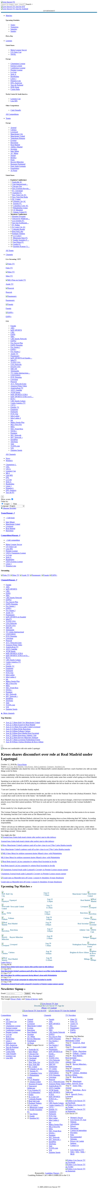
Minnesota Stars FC (20, 238)
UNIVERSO (15, 375)
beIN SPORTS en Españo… (21, 358)
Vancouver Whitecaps (32, 1087)
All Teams (10, 250)
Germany (50, 767)
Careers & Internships (78, 1130)
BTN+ (13, 399)
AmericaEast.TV (17, 388)
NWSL (13, 54)
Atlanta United (35, 1082)
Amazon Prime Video (19, 386)
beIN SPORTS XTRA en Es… (17, 656)
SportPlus (14, 440)
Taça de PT (10, 492)
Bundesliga (15, 76)
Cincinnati (32, 1058)
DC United (16, 199)
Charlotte (32, 1060)
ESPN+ (13, 349)
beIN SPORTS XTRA (19, 394)
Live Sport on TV (77, 1150)
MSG (13, 427)
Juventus (14, 149)
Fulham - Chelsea (79, 1053)
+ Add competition (13, 540)
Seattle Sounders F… (21, 240)
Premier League (16, 70)
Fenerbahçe (15, 168)
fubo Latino (15, 416)
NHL (82, 1152)
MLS (8, 473)
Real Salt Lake (17, 231)
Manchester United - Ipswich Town (74, 1082)
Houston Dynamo (19, 216)
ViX (12, 448)
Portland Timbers (18, 234)
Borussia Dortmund (18, 164)
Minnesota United (36, 1107)
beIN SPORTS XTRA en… (54, 1098)
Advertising (74, 1124)
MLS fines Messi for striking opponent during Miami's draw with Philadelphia (29, 975)
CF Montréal (18, 210)
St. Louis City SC (18, 227)
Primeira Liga (16, 81)
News (8, 458)
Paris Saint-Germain (18, 166)
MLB (72, 1154)
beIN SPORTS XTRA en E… (22, 397)
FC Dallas (16, 225)
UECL (8, 469)
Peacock (14, 382)
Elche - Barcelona (79, 1051)
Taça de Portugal (17, 85)
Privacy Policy (16, 999)
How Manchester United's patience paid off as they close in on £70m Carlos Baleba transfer (34, 971)
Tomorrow (15, 27)
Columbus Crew (36, 1073)
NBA (72, 1152)
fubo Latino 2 (16, 418)
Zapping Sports (16, 450)
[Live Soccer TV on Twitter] (76, 1107)
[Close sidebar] (2, 746)
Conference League (18, 68)
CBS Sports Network (19, 339)
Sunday (13, 31)
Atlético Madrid (16, 147)
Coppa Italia (15, 89)
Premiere (14, 433)
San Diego (34, 1114)
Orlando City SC (19, 201)
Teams (8, 118)
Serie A (13, 74)
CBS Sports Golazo (18, 401)
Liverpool (14, 132)
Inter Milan (15, 151)
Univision (14, 379)
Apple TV (14, 354)
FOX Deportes (16, 377)
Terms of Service (31, 999)
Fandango (14, 410)
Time (15, 504)
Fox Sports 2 (15, 352)
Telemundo (15, 371)
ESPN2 (13, 341)
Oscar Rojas (22, 764)
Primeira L (10, 488)
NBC (13, 337)
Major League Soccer (19, 50)
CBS (12, 332)
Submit (27, 993)
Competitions (6, 535)
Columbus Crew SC (20, 206)
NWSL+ (14, 431)
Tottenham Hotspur (18, 138)
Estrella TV (15, 407)
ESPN (13, 334)
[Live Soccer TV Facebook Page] (76, 1103)
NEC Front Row (17, 429)
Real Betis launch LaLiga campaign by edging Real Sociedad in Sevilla (26, 980)
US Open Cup (16, 52)
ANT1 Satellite (16, 390)
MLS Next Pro (16, 425)
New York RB (34, 1065)
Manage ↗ (10, 513)
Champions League (18, 64)
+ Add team (10, 518)
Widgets (73, 1122)
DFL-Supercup (16, 83)
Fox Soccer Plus (17, 343)
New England (34, 1056)
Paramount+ (15, 356)
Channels (9, 255)
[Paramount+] (35, 575)
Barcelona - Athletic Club (73, 1061)
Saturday (14, 29)
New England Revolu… (21, 189)
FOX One (14, 414)
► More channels (7, 713)
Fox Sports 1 (15, 347)
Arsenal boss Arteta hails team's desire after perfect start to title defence (27, 967)
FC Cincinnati (17, 191)
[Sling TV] (14, 575)
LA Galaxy (17, 236)
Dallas (31, 1095)
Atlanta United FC (20, 212)
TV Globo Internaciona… (20, 373)
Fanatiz (13, 326)
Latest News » (6, 962)
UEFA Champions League (16, 553)
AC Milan (14, 153)
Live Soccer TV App (78, 1120)
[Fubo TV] (5, 575)
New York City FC (19, 195)
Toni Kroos (28, 767)
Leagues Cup (16, 99)
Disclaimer (74, 1128)
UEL (8, 467)
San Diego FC (18, 242)
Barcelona (14, 143)
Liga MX (14, 101)
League (6, 504)
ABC (13, 328)
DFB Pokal (15, 87)
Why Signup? (37, 993)
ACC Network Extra (18, 384)
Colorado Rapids (18, 229)
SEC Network (16, 435)
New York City (34, 1062)
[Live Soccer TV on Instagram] (76, 1111)
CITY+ (13, 405)
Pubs (72, 1135)
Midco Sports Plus (17, 422)
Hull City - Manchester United (73, 1039)
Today (13, 25)
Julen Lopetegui (40, 767)
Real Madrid (15, 145)
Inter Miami (33, 1052)
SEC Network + (17, 437)
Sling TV (73, 1019)
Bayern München (17, 162)
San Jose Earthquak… (20, 223)
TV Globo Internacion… (54, 1070)
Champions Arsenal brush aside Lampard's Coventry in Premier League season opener (32, 984)
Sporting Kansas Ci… (21, 246)
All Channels (11, 454)
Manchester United (18, 136)
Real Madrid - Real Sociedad (74, 1057)
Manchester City (17, 134)
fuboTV (14, 360)
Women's (9, 461)
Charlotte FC (17, 193)
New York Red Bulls (20, 197)
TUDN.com (15, 446)
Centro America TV (18, 403)
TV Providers (70, 1015)
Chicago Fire (17, 186)
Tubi (12, 444)
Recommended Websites (76, 1138)
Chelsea (13, 130)
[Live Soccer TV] (8, 2)
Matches (9, 16)
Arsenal (13, 128)
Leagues (9, 41)
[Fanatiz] (45, 575)
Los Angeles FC (18, 221)
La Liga (13, 72)
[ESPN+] (53, 575)
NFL (77, 1152)
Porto (13, 160)
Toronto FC (17, 204)
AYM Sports (15, 392)
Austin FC (17, 244)
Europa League (16, 66)
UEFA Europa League (14, 562)
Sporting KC (34, 1118)
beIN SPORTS (16, 330)
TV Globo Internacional (15, 632)
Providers (73, 1133)
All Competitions (12, 114)
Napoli (13, 155)
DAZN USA (15, 367)
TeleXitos (14, 442)
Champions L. (11, 465)
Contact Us (74, 1145)
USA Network (16, 364)
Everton (13, 140)
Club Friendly (16, 110)
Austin (32, 1116)
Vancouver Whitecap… (21, 219)
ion (12, 420)
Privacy (73, 1126)
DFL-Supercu (11, 490)
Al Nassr (14, 171)
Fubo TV (73, 1021)
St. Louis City (34, 1097)
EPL (7, 477)
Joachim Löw (60, 767)
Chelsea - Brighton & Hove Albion (76, 1074)
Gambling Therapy (52, 1173)
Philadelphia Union (20, 208)
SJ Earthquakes (34, 1092)
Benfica (13, 158)
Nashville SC (17, 182)
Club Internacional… (20, 184)
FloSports (14, 412)
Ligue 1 (13, 79)
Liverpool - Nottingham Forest (73, 1069)
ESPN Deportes (17, 345)
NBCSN (14, 369)
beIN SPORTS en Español (16, 617)
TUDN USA (15, 362)
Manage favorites (9, 508)
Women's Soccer (76, 1118)
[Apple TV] (25, 575)
